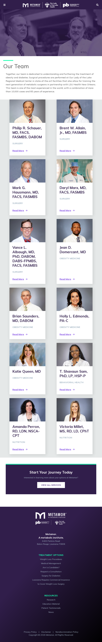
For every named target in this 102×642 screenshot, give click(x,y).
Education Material (51, 604)
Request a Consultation (51, 571)
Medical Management (51, 563)
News (51, 612)
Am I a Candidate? (51, 567)
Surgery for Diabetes (51, 575)
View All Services (51, 485)
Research (51, 599)
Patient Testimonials (51, 608)
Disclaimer (46, 632)
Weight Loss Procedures (51, 559)
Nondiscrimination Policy (66, 632)
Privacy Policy (30, 632)
